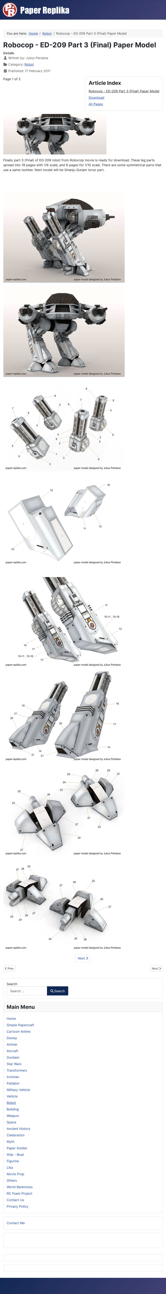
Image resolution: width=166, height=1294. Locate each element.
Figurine (13, 1161)
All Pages (96, 104)
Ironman (13, 1077)
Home (11, 1018)
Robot (29, 64)
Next (82, 958)
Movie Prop (15, 1174)
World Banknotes (20, 1187)
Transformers (17, 1070)
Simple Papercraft (20, 1025)
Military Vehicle (18, 1090)
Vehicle (12, 1096)
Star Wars (14, 1064)
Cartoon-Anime (18, 1031)
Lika (10, 1167)
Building (13, 1109)
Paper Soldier (17, 1148)
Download (96, 98)
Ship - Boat (15, 1155)
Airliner (12, 1044)
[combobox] (27, 990)
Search (12, 984)
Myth (10, 1142)
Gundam (13, 1057)
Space (11, 1122)
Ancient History (18, 1129)
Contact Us (15, 1200)
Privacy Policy (17, 1206)
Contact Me (16, 1223)
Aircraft (12, 1051)
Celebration (15, 1135)
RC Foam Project (19, 1193)
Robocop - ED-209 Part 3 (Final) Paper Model (124, 91)
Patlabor (13, 1083)
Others (12, 1180)
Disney (12, 1038)
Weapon (13, 1116)
